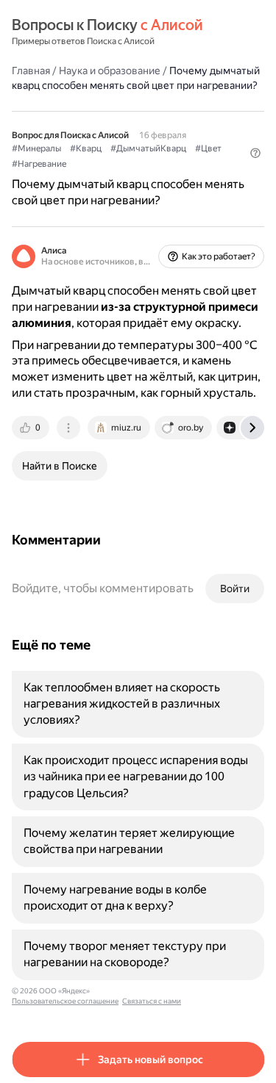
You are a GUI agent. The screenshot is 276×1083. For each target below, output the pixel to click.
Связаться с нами (151, 1001)
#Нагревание (39, 164)
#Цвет (208, 148)
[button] (255, 153)
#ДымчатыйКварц (148, 148)
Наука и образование (109, 70)
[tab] (32, 427)
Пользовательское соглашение (65, 1001)
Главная (31, 70)
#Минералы (36, 148)
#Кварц (86, 148)
